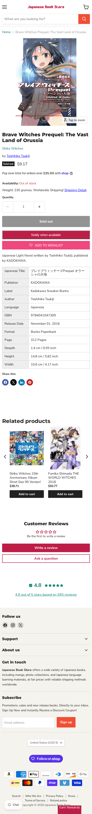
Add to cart (27, 494)
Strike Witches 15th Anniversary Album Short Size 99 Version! (25, 478)
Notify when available (46, 235)
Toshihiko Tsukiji (18, 156)
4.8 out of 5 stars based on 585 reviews (46, 594)
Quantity (7, 197)
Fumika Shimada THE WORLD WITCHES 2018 (63, 478)
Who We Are (33, 796)
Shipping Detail (75, 190)
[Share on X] (13, 382)
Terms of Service (35, 800)
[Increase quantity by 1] (39, 206)
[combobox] (40, 19)
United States (44, 743)
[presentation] (5, 456)
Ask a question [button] (46, 558)
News (71, 796)
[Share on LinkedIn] (21, 382)
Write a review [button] (46, 548)
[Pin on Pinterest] (30, 382)
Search (16, 796)
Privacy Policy (54, 796)
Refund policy (58, 800)
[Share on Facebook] (5, 382)
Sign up (66, 722)
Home (6, 32)
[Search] (84, 19)
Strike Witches (12, 148)
